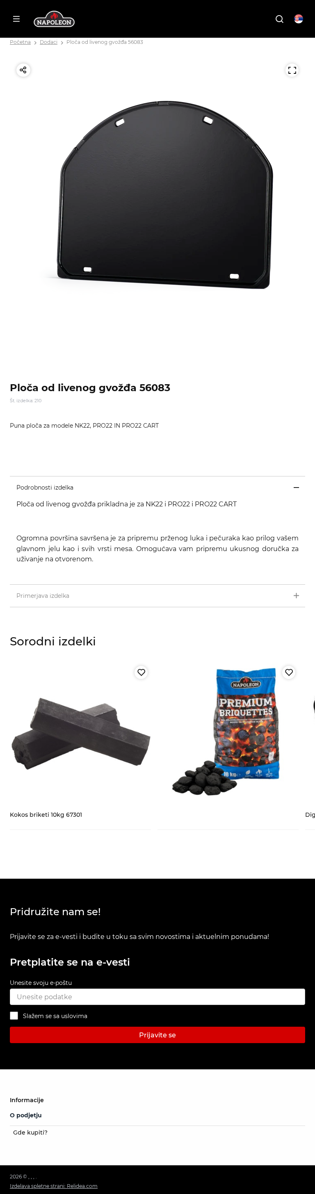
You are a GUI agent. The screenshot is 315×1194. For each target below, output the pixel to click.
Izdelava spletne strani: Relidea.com (54, 1186)
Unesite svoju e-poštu (41, 983)
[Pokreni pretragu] (279, 19)
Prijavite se (157, 1035)
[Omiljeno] (141, 672)
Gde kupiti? (30, 1132)
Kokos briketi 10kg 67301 (46, 814)
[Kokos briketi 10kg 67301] (80, 733)
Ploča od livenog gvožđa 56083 (104, 42)
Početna (20, 42)
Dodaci (48, 42)
